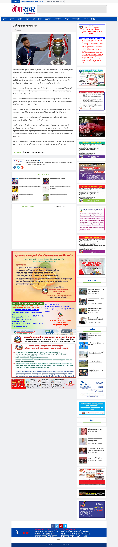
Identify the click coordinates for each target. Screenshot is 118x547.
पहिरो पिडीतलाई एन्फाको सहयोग (26, 195)
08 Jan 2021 (91, 312)
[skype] (65, 526)
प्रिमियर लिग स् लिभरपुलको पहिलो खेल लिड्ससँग (29, 178)
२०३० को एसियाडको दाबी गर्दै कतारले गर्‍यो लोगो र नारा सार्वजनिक (60, 187)
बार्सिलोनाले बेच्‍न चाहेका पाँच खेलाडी (57, 178)
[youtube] (61, 526)
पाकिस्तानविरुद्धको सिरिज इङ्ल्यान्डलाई (58, 195)
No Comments (99, 293)
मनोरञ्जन (47, 19)
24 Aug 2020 (91, 443)
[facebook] (53, 526)
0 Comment (18, 30)
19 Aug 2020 (91, 452)
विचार (39, 19)
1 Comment (98, 322)
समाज (27, 19)
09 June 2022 (92, 293)
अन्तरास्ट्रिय (57, 19)
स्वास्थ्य (86, 19)
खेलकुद (67, 19)
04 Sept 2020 (91, 431)
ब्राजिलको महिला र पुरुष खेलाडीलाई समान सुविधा (29, 186)
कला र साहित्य (76, 19)
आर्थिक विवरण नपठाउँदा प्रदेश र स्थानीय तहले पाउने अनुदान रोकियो (95, 335)
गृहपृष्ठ (5, 19)
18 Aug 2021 (91, 303)
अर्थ (34, 19)
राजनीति (20, 19)
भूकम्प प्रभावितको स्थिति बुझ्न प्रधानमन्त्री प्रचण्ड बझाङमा (31, 1)
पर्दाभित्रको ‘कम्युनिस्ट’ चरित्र (95, 429)
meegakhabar (35, 160)
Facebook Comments (60, 206)
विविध (93, 19)
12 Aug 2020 (91, 460)
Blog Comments (28, 206)
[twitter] (57, 526)
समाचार (12, 19)
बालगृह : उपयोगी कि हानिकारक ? (96, 458)
